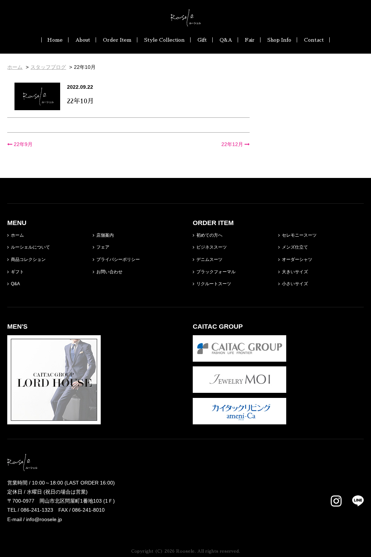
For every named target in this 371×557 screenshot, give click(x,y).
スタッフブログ (48, 67)
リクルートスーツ (213, 283)
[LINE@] (353, 500)
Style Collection (164, 39)
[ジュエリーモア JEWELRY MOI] (239, 388)
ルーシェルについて (30, 247)
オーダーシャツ (297, 259)
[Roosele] (186, 22)
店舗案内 (105, 235)
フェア (102, 247)
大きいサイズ (295, 271)
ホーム (17, 235)
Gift (202, 39)
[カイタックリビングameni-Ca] (239, 420)
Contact (314, 39)
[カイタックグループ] (239, 357)
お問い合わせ (109, 271)
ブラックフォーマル (215, 271)
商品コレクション (28, 259)
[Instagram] (336, 501)
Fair (250, 39)
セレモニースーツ (299, 235)
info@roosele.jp (44, 519)
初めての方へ (209, 235)
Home (55, 39)
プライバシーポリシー (118, 259)
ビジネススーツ (211, 247)
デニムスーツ (209, 259)
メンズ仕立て (295, 247)
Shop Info (279, 39)
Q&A (226, 39)
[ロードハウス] (54, 420)
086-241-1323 (37, 510)
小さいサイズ (295, 283)
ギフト (17, 271)
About (82, 39)
